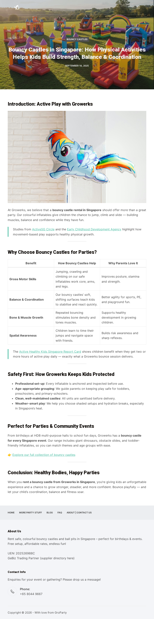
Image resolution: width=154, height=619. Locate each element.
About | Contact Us (79, 512)
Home (11, 512)
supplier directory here (57, 558)
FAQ (59, 512)
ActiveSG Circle (43, 229)
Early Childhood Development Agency (94, 229)
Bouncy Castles (77, 39)
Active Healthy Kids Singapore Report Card (50, 351)
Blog (50, 512)
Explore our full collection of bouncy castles (43, 455)
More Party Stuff (30, 512)
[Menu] (138, 7)
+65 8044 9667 (31, 594)
